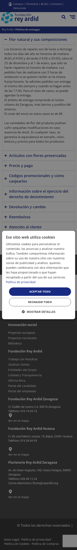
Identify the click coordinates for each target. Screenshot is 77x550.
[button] (38, 311)
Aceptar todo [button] (40, 291)
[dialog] (38, 275)
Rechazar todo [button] (40, 302)
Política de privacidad (21, 282)
